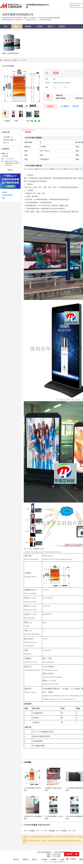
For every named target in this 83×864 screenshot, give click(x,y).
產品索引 (4, 192)
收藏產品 (7, 121)
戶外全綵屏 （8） (8, 137)
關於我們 (16, 859)
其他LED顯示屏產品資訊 (44, 852)
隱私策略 (53, 859)
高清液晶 (52, 831)
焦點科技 (56, 862)
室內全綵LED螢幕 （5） (10, 140)
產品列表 (6, 60)
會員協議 (63, 859)
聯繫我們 (25, 859)
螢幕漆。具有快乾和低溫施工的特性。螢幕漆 (15, 53)
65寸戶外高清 (56, 854)
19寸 (74, 831)
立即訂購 (75, 106)
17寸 (38, 831)
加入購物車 (65, 106)
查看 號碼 (5, 156)
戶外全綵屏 (14, 60)
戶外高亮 (64, 831)
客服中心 (34, 859)
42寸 (46, 831)
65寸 (25, 831)
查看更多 (10, 170)
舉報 (16, 121)
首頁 (1, 60)
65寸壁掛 (31, 831)
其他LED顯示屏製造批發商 (62, 852)
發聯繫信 (50, 106)
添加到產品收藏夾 (7, 195)
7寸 (41, 831)
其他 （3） (6, 143)
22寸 (70, 831)
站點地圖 (44, 859)
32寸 (58, 831)
